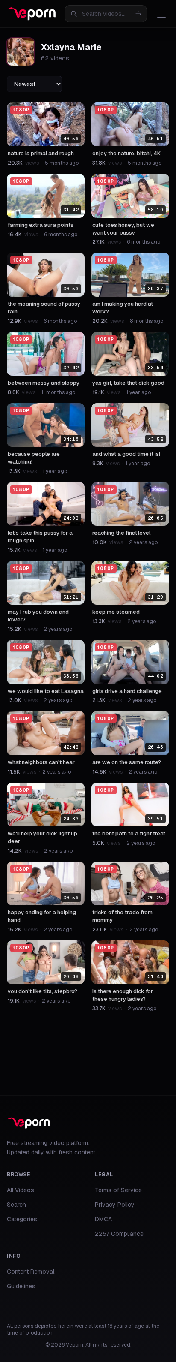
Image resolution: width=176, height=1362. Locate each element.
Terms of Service (118, 1190)
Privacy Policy (115, 1204)
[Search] (138, 14)
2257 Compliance (119, 1234)
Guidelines (21, 1286)
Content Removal (30, 1271)
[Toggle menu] (161, 14)
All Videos (20, 1190)
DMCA (103, 1219)
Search (16, 1204)
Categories (22, 1219)
